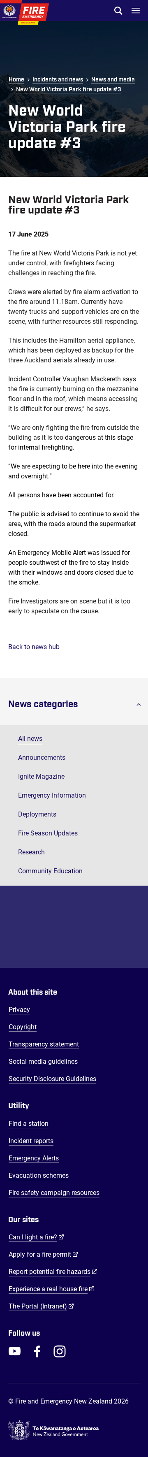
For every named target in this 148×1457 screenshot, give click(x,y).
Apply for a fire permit (43, 1254)
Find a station (29, 1124)
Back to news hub (34, 647)
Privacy (19, 1010)
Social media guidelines (43, 1061)
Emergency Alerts (34, 1158)
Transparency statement (44, 1044)
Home (16, 80)
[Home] (24, 12)
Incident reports (31, 1141)
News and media (113, 80)
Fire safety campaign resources (54, 1193)
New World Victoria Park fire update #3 (68, 90)
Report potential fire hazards (53, 1271)
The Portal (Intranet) (41, 1306)
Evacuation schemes (39, 1175)
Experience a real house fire (52, 1289)
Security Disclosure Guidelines (52, 1079)
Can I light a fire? (36, 1237)
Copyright (23, 1027)
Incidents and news (57, 80)
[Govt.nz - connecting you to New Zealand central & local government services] (74, 1430)
